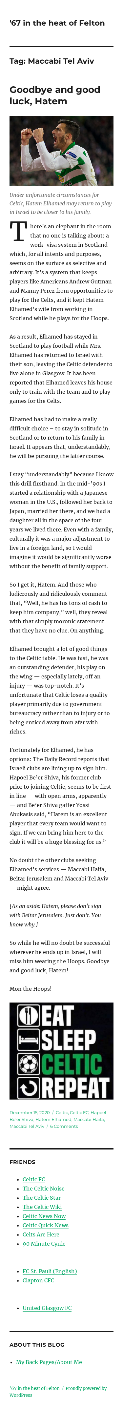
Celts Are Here (41, 1234)
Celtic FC (79, 1112)
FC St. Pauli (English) (50, 1271)
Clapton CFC (38, 1280)
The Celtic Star (42, 1197)
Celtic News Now (44, 1216)
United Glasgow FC (47, 1308)
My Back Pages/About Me (49, 1362)
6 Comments (64, 1126)
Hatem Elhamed (53, 1119)
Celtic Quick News (46, 1225)
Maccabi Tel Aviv (27, 1126)
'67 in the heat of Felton (57, 23)
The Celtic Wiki (42, 1207)
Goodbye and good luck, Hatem (55, 95)
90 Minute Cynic (44, 1243)
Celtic (62, 1112)
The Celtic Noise (44, 1188)
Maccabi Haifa (88, 1119)
